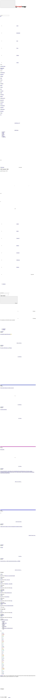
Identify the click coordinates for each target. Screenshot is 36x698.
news (3, 652)
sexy (2, 663)
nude (3, 638)
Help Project (16, 130)
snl (2, 661)
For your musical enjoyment (9, 605)
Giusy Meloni (4, 626)
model (3, 655)
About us (3, 131)
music (3, 665)
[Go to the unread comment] (7, 327)
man (2, 667)
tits (2, 645)
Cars (11, 617)
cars (2, 666)
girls (2, 672)
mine (3, 635)
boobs (3, 649)
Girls (11, 587)
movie (3, 673)
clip (2, 639)
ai (2, 643)
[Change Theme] (1, 17)
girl (2, 670)
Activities (3, 329)
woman (3, 647)
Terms (3, 133)
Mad (3, 167)
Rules (3, 132)
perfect (3, 660)
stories (3, 646)
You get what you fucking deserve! (7, 628)
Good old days (7, 596)
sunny (3, 662)
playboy (3, 634)
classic (3, 641)
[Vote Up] (7, 192)
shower (3, 633)
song (2, 632)
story (3, 657)
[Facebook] (7, 159)
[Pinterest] (22, 144)
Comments (3, 328)
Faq (2, 135)
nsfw (3, 644)
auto (2, 651)
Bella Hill (3, 624)
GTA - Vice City (7, 579)
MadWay (1, 675)
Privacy (3, 134)
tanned (3, 671)
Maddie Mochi (4, 623)
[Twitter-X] (7, 144)
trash (3, 656)
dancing (3, 668)
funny (3, 654)
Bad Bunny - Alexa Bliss (8, 583)
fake (2, 659)
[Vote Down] (7, 200)
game (3, 636)
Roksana (3, 621)
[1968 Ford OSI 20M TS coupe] (7, 185)
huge (3, 640)
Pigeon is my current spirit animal (10, 575)
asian (3, 648)
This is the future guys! (8, 592)
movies (3, 650)
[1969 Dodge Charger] (22, 185)
